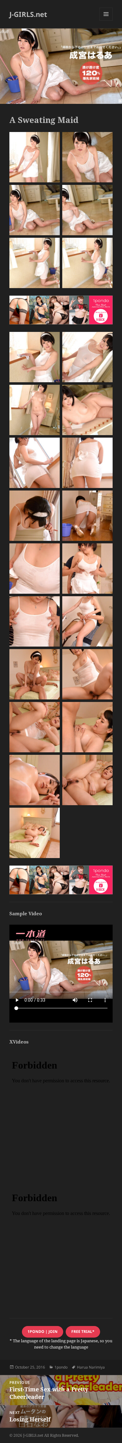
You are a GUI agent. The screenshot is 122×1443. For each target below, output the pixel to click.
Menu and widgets (106, 20)
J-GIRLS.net (28, 14)
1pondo (61, 1367)
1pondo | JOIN (43, 1331)
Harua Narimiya (91, 1367)
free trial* (82, 1331)
